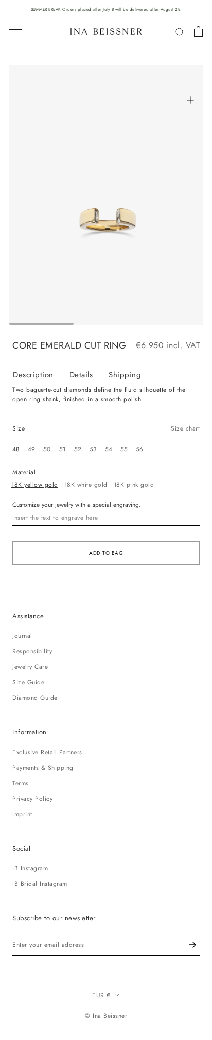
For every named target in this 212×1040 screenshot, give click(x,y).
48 (16, 449)
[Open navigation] (15, 31)
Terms (20, 783)
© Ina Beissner (106, 1015)
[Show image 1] (41, 324)
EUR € (101, 995)
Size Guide (28, 682)
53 (93, 449)
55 (124, 449)
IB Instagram (30, 868)
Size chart (185, 428)
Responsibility (32, 651)
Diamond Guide (35, 697)
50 (47, 449)
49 (32, 449)
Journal (22, 635)
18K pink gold (134, 484)
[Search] (180, 31)
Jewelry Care (30, 666)
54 (109, 449)
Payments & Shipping (43, 767)
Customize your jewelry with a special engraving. (76, 504)
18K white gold (86, 484)
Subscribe (192, 945)
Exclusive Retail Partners (47, 752)
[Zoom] (190, 100)
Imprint (22, 814)
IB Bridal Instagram (39, 883)
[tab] (40, 375)
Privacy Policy (32, 798)
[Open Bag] (198, 31)
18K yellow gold (34, 484)
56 (140, 449)
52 (78, 449)
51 (62, 449)
